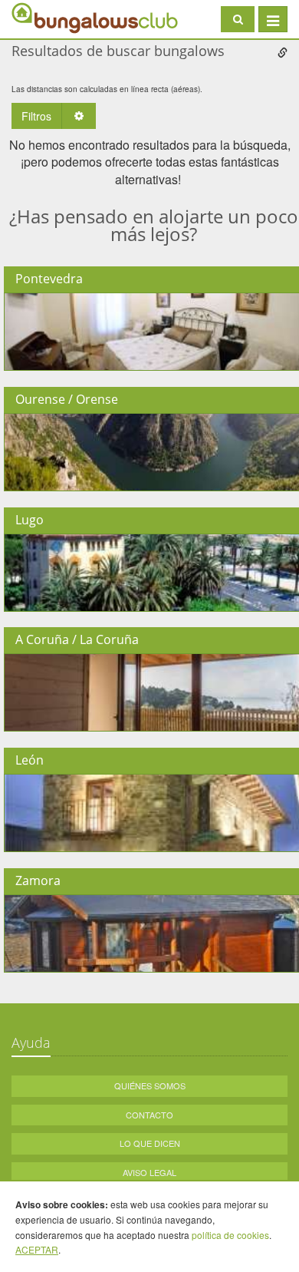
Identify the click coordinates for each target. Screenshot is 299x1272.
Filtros (36, 116)
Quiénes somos (150, 1085)
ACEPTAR (36, 1249)
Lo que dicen (150, 1143)
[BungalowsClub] (50, 17)
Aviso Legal (149, 1172)
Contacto (149, 1114)
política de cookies (230, 1234)
